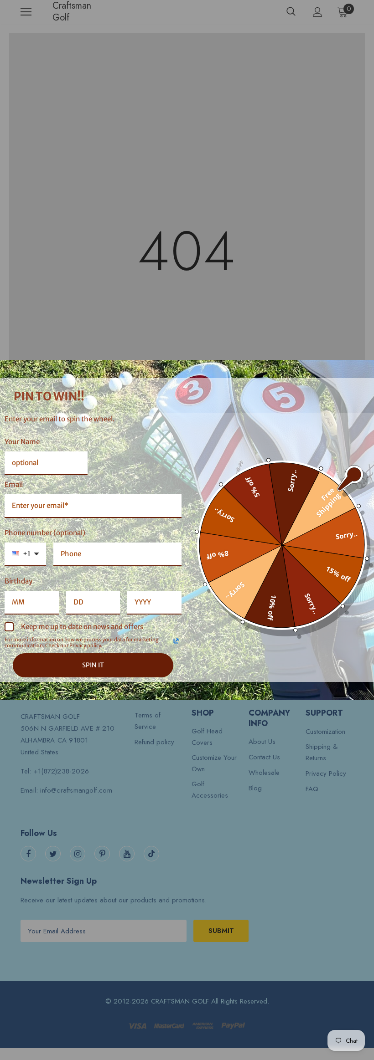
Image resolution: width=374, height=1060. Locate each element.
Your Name (22, 441)
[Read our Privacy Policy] (176, 640)
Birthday (18, 581)
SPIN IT (93, 665)
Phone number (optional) (45, 532)
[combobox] (25, 554)
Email (14, 484)
